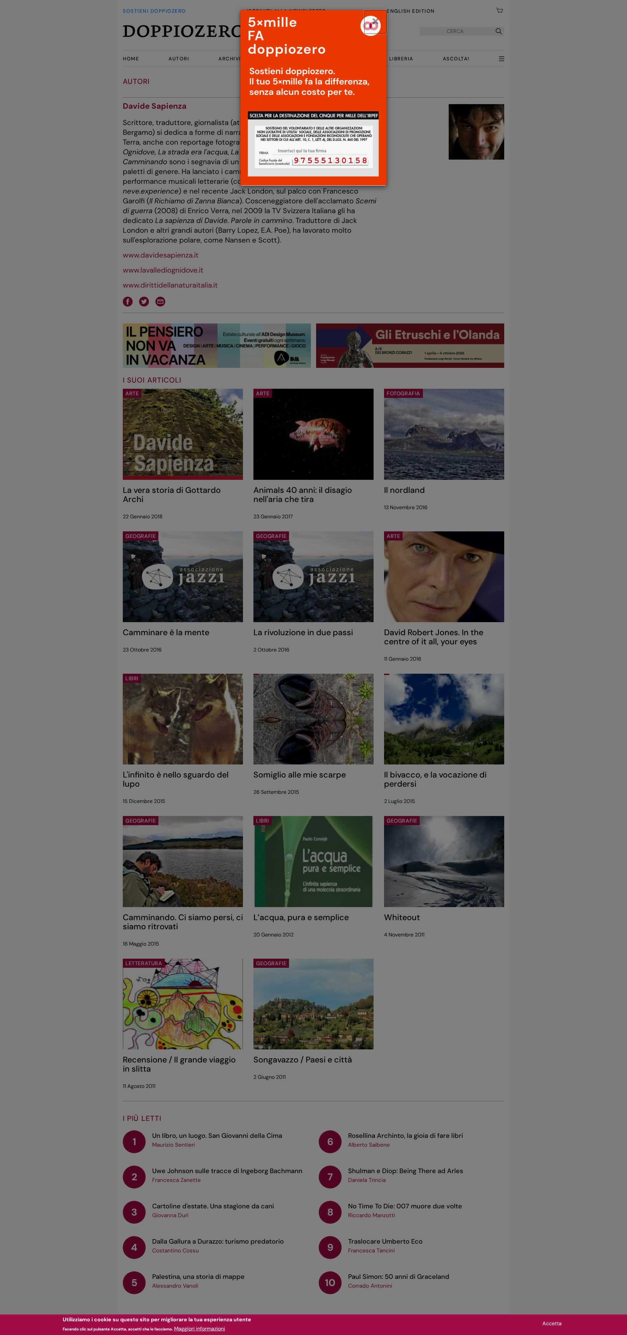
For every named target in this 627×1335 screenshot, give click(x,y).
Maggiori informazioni (199, 1328)
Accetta (552, 1323)
